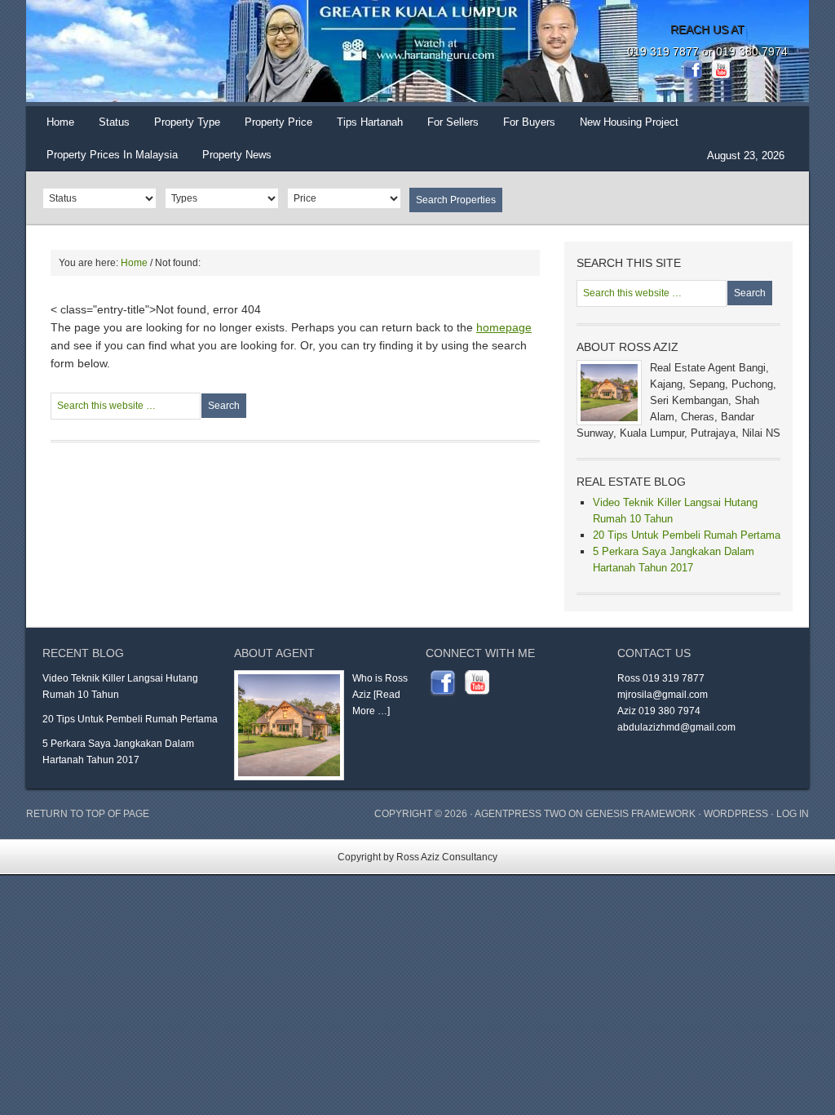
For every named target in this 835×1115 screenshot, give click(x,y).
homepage (504, 327)
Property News (237, 155)
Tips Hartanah (370, 122)
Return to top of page (87, 814)
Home (60, 122)
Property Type (181, 127)
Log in (792, 814)
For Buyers (529, 122)
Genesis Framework (640, 814)
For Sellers (453, 122)
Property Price (272, 127)
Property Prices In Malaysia (112, 155)
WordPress (736, 814)
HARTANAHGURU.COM (189, 53)
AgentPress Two (520, 814)
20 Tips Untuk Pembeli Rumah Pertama (686, 535)
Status (108, 127)
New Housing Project (629, 122)
